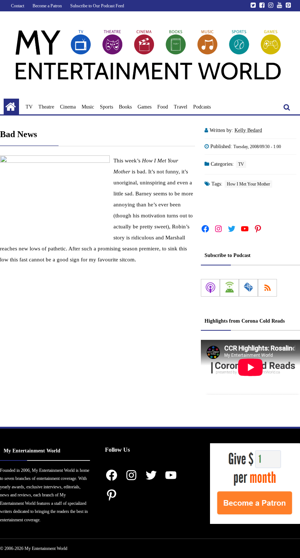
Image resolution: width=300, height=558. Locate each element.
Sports (106, 107)
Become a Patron (47, 5)
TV (29, 107)
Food (162, 107)
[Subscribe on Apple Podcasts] (210, 288)
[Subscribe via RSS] (267, 288)
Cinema (68, 107)
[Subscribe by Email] (248, 288)
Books (125, 107)
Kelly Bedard (248, 130)
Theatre (46, 107)
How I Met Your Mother (248, 184)
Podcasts (202, 107)
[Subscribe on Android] (229, 288)
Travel (180, 107)
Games (144, 107)
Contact (17, 5)
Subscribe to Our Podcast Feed (97, 5)
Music (88, 107)
